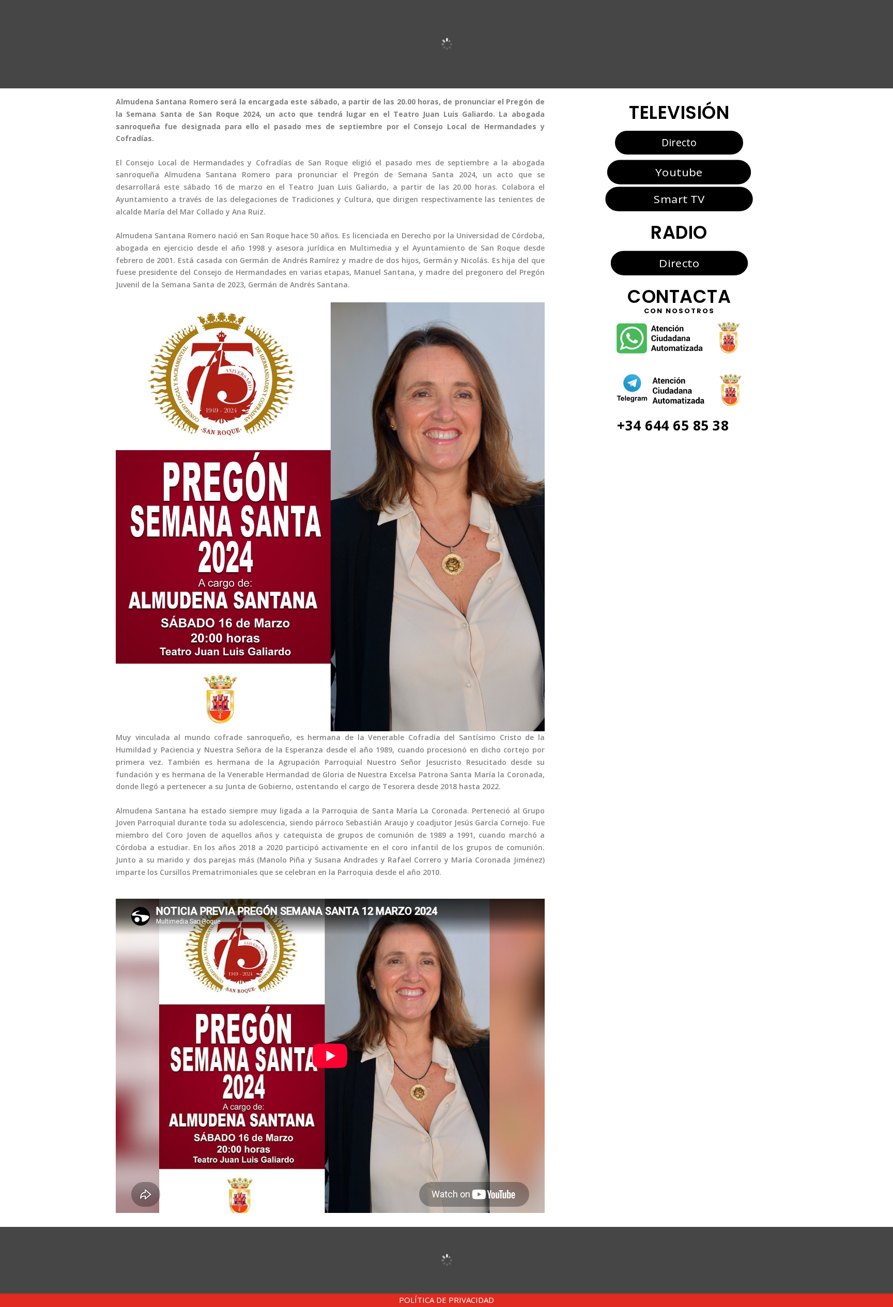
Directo (679, 142)
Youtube (678, 171)
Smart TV (679, 199)
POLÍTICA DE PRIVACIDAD (446, 1300)
